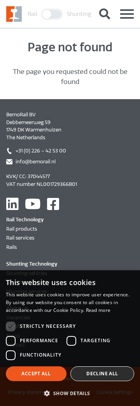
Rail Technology (25, 219)
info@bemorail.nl (36, 161)
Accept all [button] (36, 373)
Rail (32, 14)
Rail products (21, 229)
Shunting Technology (31, 264)
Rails (11, 247)
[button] (70, 393)
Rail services (20, 238)
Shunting (79, 14)
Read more (98, 310)
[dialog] (70, 338)
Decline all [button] (102, 373)
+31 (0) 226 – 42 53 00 (41, 151)
